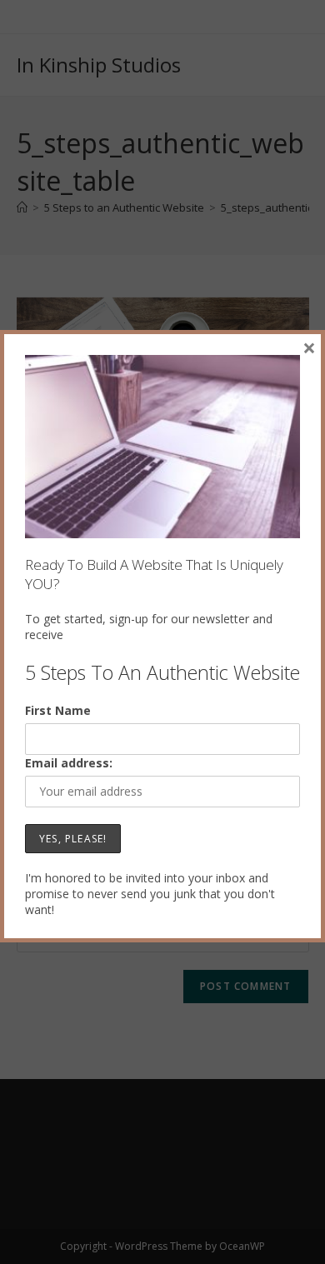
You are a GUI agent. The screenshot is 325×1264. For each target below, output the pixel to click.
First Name (58, 710)
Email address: (68, 763)
